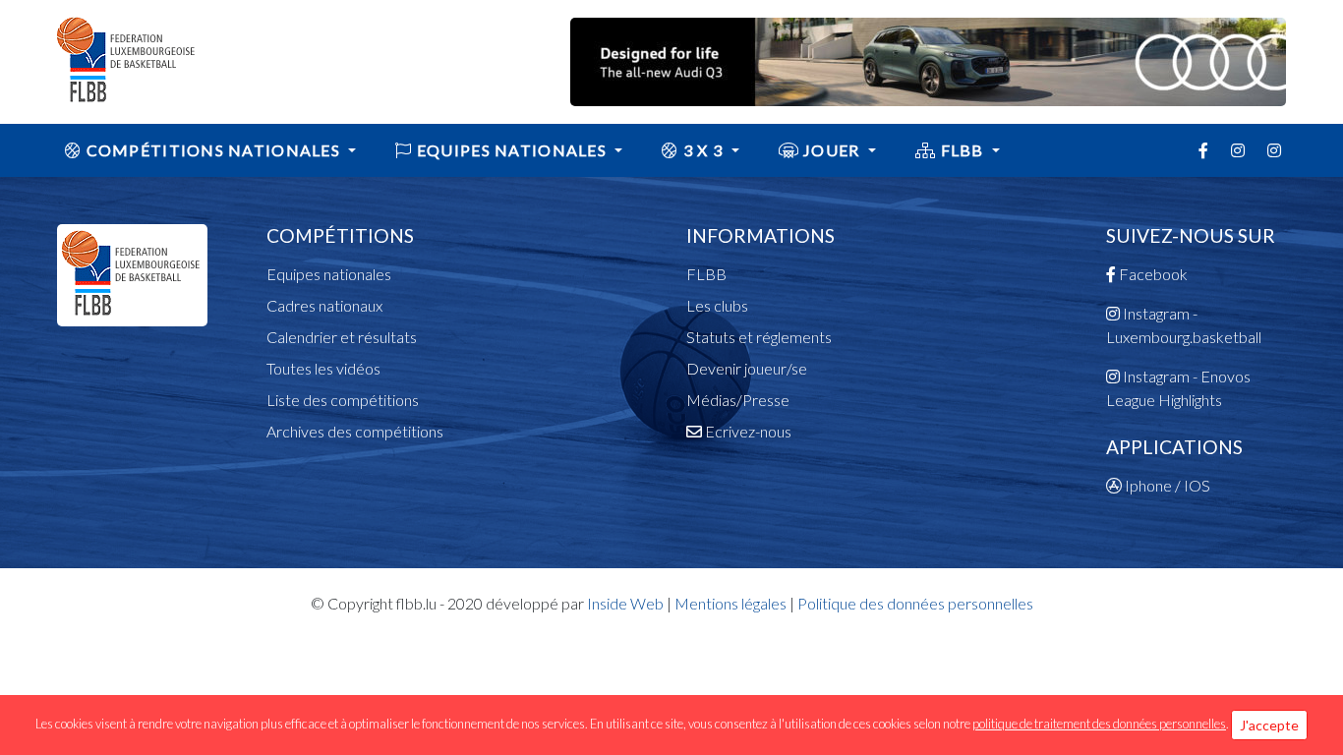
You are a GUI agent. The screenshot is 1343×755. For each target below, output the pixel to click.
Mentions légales (730, 603)
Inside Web (625, 603)
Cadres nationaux (324, 305)
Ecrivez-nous (746, 431)
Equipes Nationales (512, 150)
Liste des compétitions (342, 399)
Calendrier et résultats (341, 336)
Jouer (831, 150)
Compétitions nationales (213, 150)
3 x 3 (703, 150)
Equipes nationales (328, 273)
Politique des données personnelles (915, 603)
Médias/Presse (737, 399)
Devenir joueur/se (746, 368)
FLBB (962, 150)
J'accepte (1269, 725)
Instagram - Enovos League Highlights (1178, 388)
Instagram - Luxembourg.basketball (1183, 325)
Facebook (1152, 273)
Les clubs (717, 305)
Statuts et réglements (759, 336)
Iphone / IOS (1166, 485)
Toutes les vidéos (323, 368)
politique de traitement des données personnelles (1099, 723)
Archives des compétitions (354, 431)
